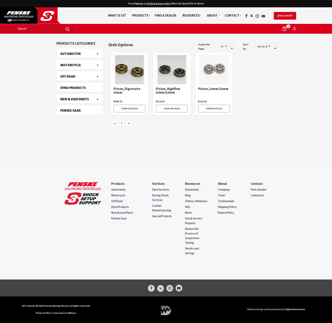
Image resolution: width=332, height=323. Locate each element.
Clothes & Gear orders (159, 3)
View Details (129, 108)
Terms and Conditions (64, 312)
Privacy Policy (43, 312)
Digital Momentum (166, 310)
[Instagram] (257, 16)
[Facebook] (246, 16)
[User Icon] (294, 29)
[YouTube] (263, 16)
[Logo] (36, 15)
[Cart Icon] (284, 28)
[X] (251, 16)
